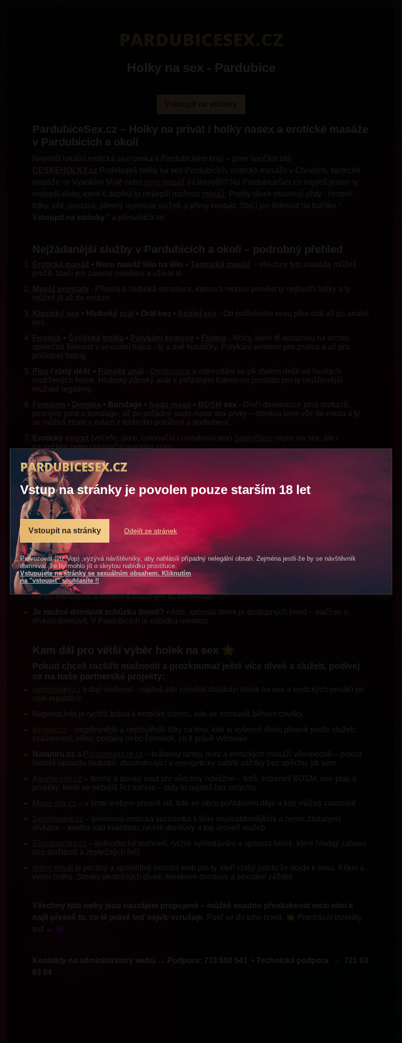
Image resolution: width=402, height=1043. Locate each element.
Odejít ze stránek (150, 531)
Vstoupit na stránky (64, 530)
